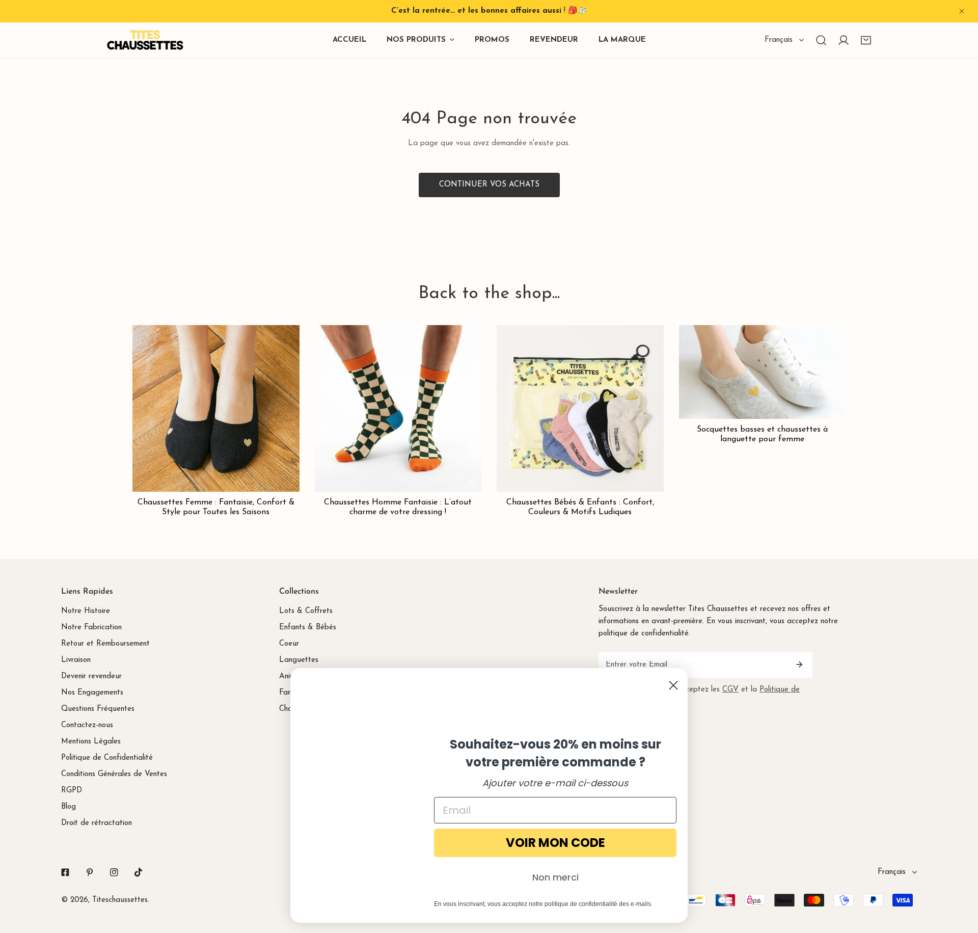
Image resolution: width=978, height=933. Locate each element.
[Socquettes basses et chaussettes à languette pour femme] (762, 372)
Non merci (555, 877)
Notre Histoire (85, 611)
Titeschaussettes (120, 900)
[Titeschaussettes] (145, 40)
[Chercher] (821, 40)
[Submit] (799, 664)
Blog (68, 807)
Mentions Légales (91, 741)
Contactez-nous (87, 725)
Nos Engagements (92, 693)
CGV (730, 690)
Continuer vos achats (489, 185)
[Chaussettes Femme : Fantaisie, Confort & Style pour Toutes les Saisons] (216, 408)
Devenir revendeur (91, 676)
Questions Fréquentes (97, 709)
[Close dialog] (673, 685)
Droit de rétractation (96, 823)
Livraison (76, 660)
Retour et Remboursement (105, 644)
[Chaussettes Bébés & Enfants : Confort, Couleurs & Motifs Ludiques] (580, 408)
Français (779, 40)
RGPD (71, 790)
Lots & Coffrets (306, 611)
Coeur (289, 644)
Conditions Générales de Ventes (114, 774)
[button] (866, 40)
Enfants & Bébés (307, 627)
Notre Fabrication (91, 627)
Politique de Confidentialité (107, 758)
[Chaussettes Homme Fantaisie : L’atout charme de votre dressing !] (398, 408)
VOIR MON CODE (555, 842)
